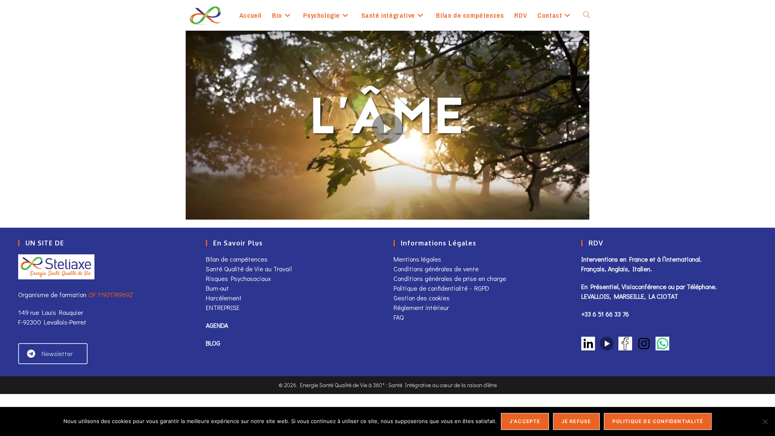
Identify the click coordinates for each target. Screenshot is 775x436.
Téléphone (701, 286)
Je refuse (576, 421)
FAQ (399, 317)
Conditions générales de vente (437, 268)
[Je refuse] (765, 421)
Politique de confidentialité (658, 421)
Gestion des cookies (422, 297)
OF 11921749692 (110, 294)
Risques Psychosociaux (238, 278)
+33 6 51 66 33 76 (605, 314)
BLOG (213, 343)
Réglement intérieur (421, 307)
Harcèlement (224, 297)
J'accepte (524, 421)
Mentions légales (417, 259)
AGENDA (217, 325)
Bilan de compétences (237, 259)
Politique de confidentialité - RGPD (441, 288)
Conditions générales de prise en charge (450, 278)
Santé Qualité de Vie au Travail (249, 268)
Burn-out (217, 288)
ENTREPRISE (223, 307)
